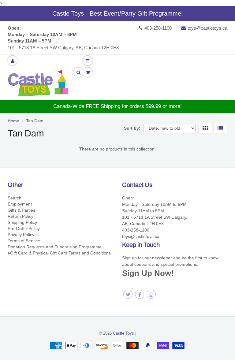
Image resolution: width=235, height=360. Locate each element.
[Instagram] (151, 294)
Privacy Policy (21, 234)
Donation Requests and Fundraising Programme (55, 246)
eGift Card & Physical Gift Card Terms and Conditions (59, 253)
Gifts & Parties (21, 210)
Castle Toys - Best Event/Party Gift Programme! (117, 13)
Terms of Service (24, 240)
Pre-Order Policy (24, 228)
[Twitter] (127, 294)
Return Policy (20, 216)
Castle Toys (123, 333)
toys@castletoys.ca (207, 28)
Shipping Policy (22, 222)
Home (13, 120)
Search (14, 197)
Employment (20, 204)
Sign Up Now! (148, 273)
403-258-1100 (158, 28)
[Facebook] (139, 294)
